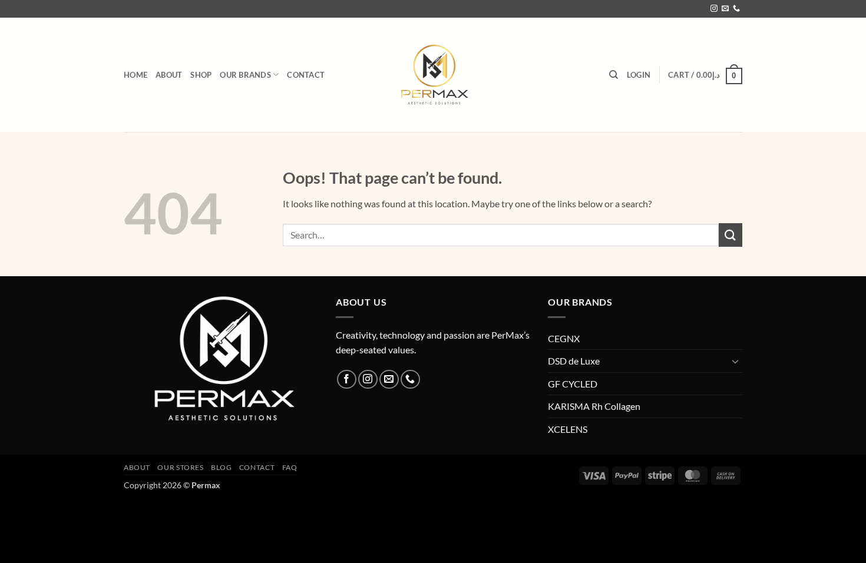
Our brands (245, 75)
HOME (135, 75)
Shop (200, 75)
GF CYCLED (572, 383)
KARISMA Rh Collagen (594, 406)
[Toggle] (735, 361)
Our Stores (180, 467)
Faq (290, 467)
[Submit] (730, 234)
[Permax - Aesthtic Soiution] (433, 75)
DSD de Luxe (574, 360)
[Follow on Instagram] (714, 9)
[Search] (613, 75)
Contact (306, 75)
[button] (638, 75)
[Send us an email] (725, 9)
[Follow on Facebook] (346, 379)
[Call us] (736, 9)
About (169, 75)
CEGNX (564, 338)
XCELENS (567, 429)
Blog (221, 467)
